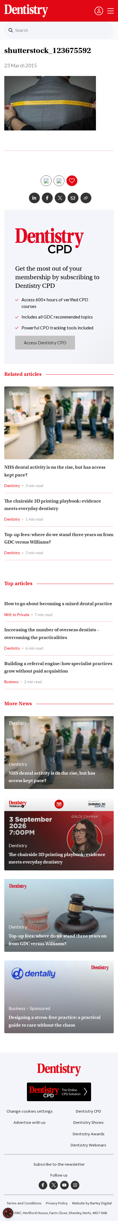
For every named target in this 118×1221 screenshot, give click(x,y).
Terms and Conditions (24, 1203)
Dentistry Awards (89, 1134)
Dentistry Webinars (88, 1145)
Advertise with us (29, 1122)
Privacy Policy (57, 1203)
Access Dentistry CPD (45, 342)
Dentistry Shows (88, 1122)
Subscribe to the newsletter (59, 1164)
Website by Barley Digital (92, 1203)
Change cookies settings (30, 1111)
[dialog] (8, 1213)
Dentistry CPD (88, 1111)
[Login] (99, 11)
